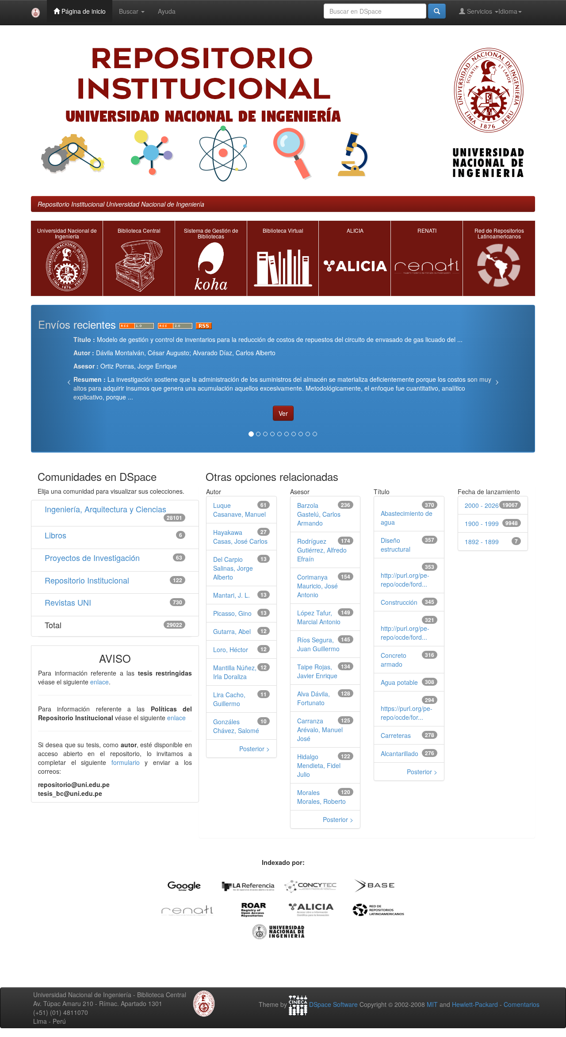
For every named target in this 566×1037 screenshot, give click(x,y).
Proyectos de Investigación (92, 557)
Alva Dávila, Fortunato (313, 698)
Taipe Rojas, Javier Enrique (317, 671)
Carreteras (396, 735)
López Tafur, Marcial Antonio (318, 617)
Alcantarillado (399, 753)
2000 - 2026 (482, 505)
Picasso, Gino (232, 613)
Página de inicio (83, 11)
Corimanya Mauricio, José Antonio (317, 585)
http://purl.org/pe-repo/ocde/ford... (405, 579)
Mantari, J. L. (231, 595)
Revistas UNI (68, 602)
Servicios (479, 11)
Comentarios (521, 1004)
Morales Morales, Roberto (321, 797)
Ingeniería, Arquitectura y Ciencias (105, 509)
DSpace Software (333, 1004)
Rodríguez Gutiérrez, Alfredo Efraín (322, 550)
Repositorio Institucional (87, 580)
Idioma (507, 11)
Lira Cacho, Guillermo (229, 699)
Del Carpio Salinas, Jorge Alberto (233, 568)
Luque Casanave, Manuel (239, 509)
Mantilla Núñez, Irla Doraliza (234, 672)
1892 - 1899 (482, 541)
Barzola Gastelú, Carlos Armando (318, 514)
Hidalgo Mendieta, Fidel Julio (318, 765)
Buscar (129, 11)
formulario (125, 762)
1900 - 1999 (482, 523)
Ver (283, 413)
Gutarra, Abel (232, 631)
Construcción (399, 602)
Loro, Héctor (230, 649)
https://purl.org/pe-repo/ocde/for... (406, 713)
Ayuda (167, 11)
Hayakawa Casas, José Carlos (240, 536)
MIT (432, 1004)
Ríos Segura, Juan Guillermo (318, 644)
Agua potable (399, 682)
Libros (55, 535)
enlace (99, 681)
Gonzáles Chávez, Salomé (236, 726)
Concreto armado (393, 659)
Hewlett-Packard (475, 1004)
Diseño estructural (395, 544)
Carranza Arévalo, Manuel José (320, 729)
